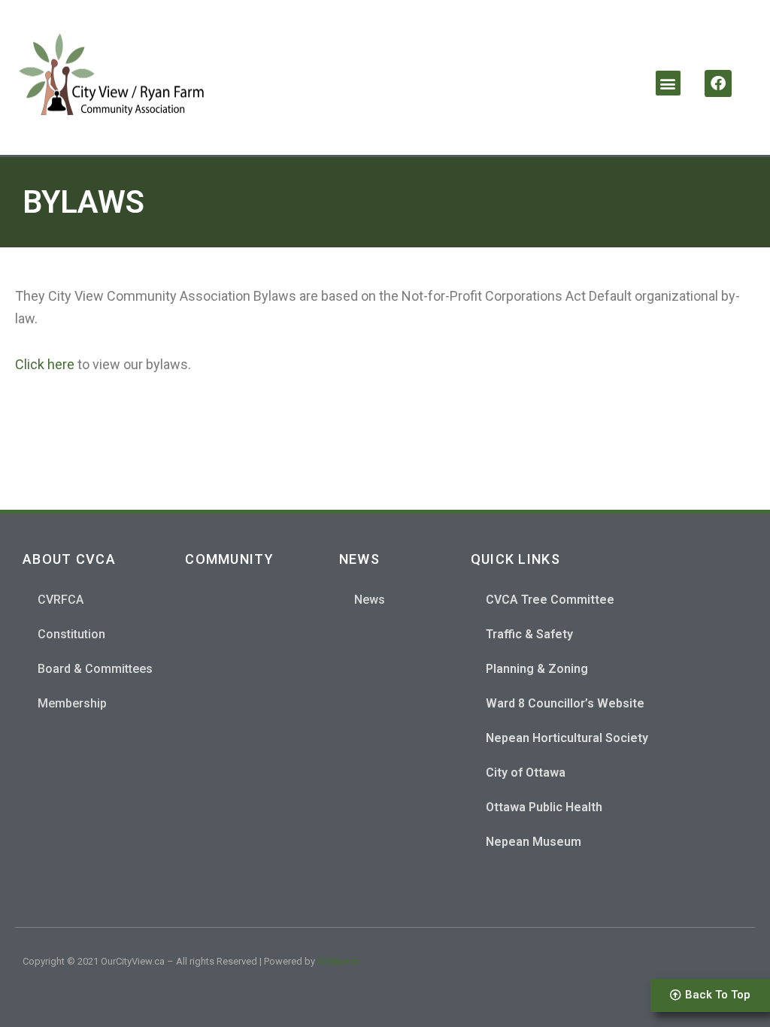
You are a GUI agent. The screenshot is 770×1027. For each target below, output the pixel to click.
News (369, 599)
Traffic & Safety (529, 634)
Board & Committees (95, 669)
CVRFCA (60, 599)
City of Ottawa (525, 772)
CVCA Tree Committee (550, 599)
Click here (44, 364)
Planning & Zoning (537, 669)
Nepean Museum (533, 842)
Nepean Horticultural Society (567, 738)
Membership (72, 703)
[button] (668, 83)
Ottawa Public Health (544, 807)
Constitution (71, 634)
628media (338, 961)
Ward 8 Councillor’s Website (565, 703)
